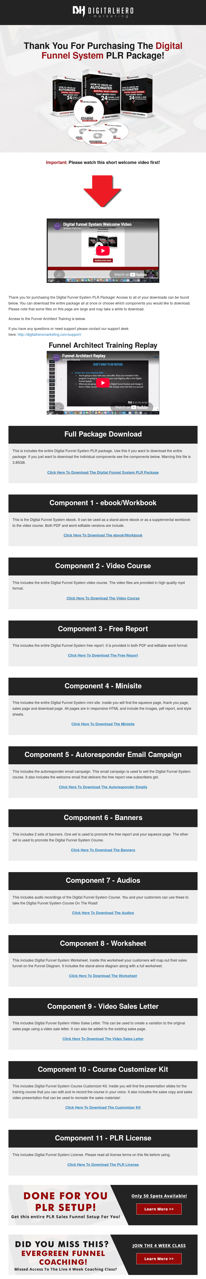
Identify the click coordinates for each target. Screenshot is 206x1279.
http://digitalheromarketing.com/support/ (49, 334)
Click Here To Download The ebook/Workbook (103, 535)
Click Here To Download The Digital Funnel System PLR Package (103, 472)
